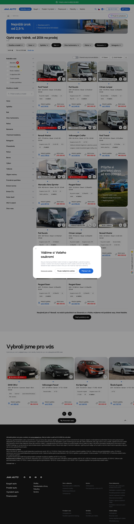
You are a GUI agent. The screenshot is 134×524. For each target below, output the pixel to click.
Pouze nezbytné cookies (66, 271)
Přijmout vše (86, 271)
